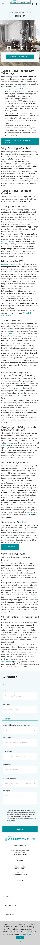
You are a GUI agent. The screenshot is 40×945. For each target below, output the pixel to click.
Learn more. (28, 934)
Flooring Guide (18, 24)
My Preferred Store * (9, 778)
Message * (6, 790)
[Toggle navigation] (3, 4)
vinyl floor (18, 395)
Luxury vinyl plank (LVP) (14, 89)
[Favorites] (32, 4)
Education (9, 914)
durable (7, 156)
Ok (20, 938)
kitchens (31, 595)
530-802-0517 (20, 16)
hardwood (31, 512)
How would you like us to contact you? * (16, 725)
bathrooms (6, 241)
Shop (7, 896)
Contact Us (10, 547)
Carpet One (5, 24)
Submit (20, 829)
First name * (6, 691)
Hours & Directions (20, 855)
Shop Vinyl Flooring (18, 57)
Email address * (7, 751)
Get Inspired (10, 905)
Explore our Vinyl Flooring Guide (17, 141)
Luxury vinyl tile (7, 264)
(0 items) (36, 4)
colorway (5, 445)
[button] (29, 4)
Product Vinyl (32, 24)
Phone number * (8, 737)
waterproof (6, 662)
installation (13, 333)
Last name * (6, 704)
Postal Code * (7, 764)
